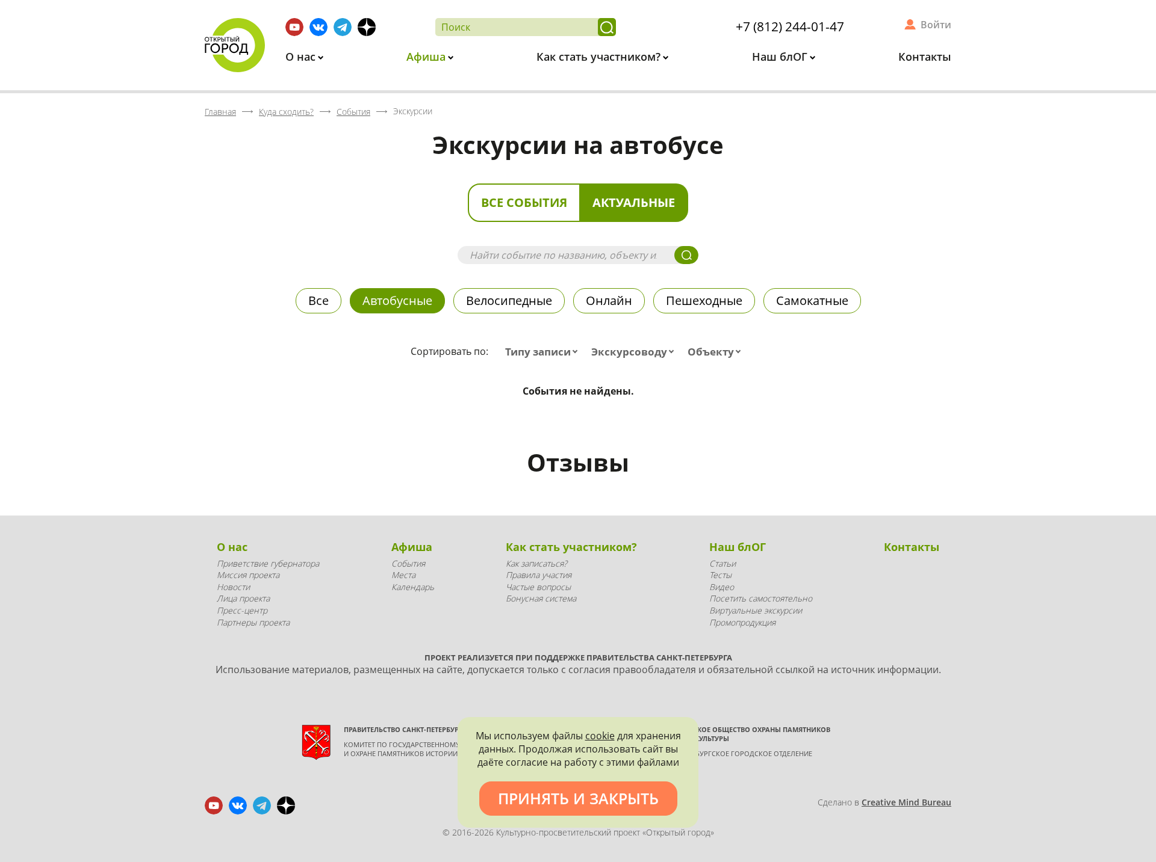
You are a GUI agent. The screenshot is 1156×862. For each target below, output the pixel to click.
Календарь (412, 587)
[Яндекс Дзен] (367, 27)
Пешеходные (704, 300)
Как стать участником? (599, 56)
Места (403, 574)
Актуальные (633, 202)
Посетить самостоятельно (760, 598)
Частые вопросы (538, 587)
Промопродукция (742, 622)
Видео (721, 587)
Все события (524, 202)
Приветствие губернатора (268, 563)
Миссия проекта (248, 574)
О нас (302, 56)
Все (318, 300)
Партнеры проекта (253, 622)
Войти (936, 24)
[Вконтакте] (318, 27)
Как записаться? (536, 563)
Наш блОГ (781, 56)
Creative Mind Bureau (906, 802)
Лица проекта (243, 598)
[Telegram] (343, 27)
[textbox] (544, 351)
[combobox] (544, 351)
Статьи (722, 563)
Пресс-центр (242, 610)
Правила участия (538, 574)
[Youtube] (294, 27)
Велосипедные (509, 300)
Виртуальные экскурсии (755, 610)
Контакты (924, 56)
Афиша (427, 56)
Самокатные (812, 300)
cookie (600, 735)
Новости (233, 587)
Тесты (720, 574)
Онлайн (609, 300)
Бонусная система (541, 598)
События (408, 563)
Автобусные (397, 300)
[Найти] (607, 27)
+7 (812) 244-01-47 (790, 26)
